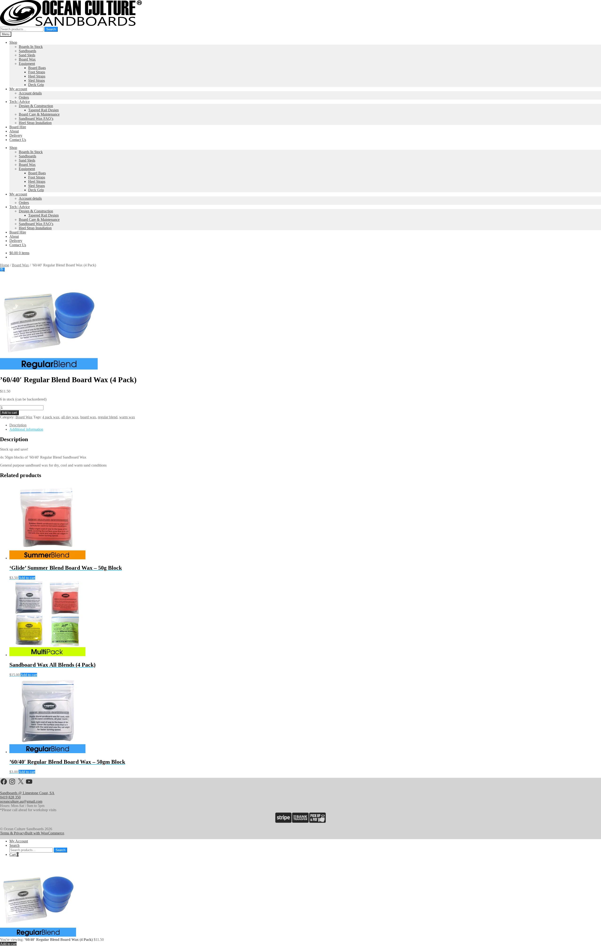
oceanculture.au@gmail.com (21, 801)
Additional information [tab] (26, 429)
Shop (13, 42)
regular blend (107, 417)
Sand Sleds (27, 55)
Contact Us (17, 140)
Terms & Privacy (12, 833)
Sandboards (27, 51)
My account (18, 89)
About (14, 131)
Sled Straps (36, 80)
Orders (24, 97)
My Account (18, 841)
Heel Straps (36, 76)
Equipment (27, 64)
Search (51, 29)
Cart (14, 854)
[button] (2, 270)
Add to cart (9, 412)
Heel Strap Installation (35, 123)
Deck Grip (36, 85)
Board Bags (37, 68)
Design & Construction (36, 106)
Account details (30, 93)
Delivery (15, 135)
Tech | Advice (19, 102)
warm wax (127, 417)
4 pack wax (50, 417)
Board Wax (27, 59)
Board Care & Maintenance (39, 114)
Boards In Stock (31, 47)
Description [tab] (18, 425)
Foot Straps (36, 72)
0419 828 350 (10, 797)
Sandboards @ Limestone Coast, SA (27, 793)
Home (4, 265)
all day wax (69, 417)
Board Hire (17, 127)
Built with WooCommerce (44, 833)
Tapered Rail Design (43, 110)
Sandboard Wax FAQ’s (36, 119)
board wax (88, 417)
